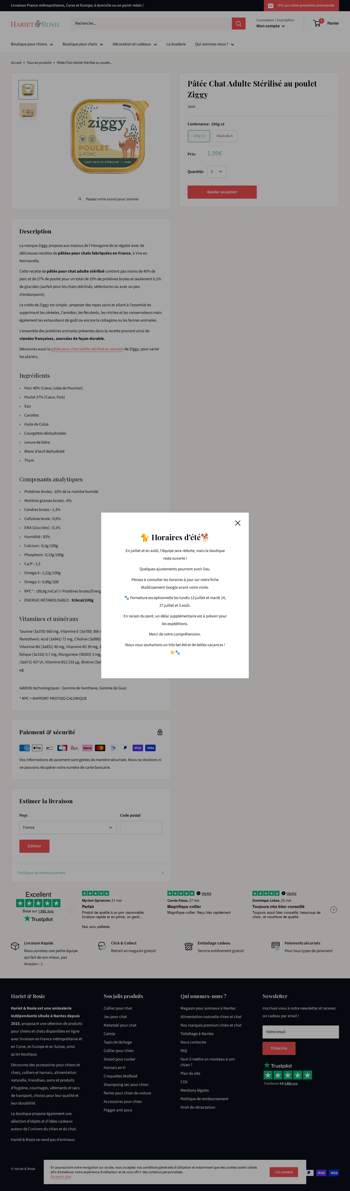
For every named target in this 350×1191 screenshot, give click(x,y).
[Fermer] (238, 523)
